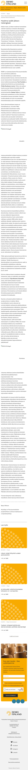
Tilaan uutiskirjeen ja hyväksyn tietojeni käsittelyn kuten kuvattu (13, 684)
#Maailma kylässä (21, 15)
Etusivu (3, 7)
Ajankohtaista (9, 7)
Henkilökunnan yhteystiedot (14, 737)
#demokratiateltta (8, 15)
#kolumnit (14, 15)
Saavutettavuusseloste (14, 762)
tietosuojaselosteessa (15, 685)
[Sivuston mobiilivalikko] (25, 3)
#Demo (2, 15)
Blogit (15, 7)
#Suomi (7, 17)
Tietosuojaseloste (14, 759)
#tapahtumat (12, 17)
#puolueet (3, 17)
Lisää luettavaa (14, 636)
